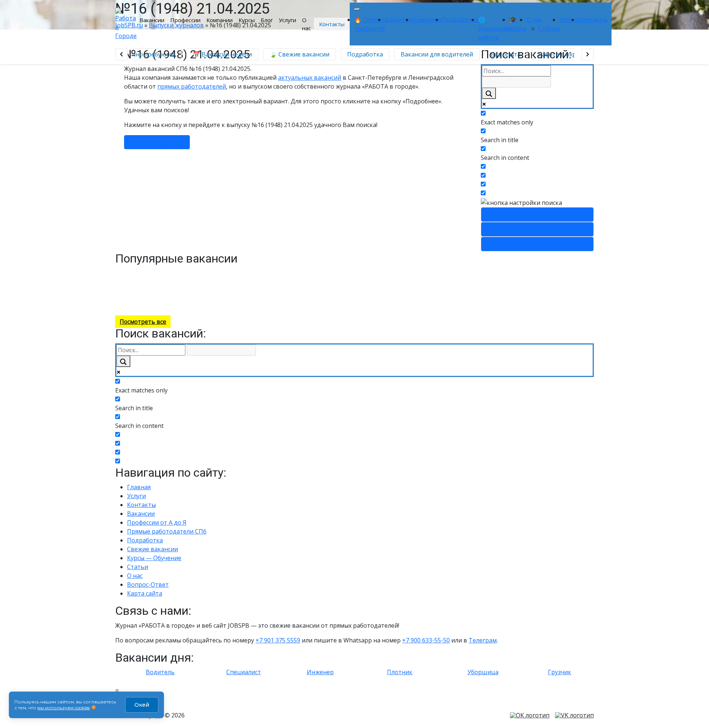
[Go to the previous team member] (121, 54)
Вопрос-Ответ (148, 584)
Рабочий (223, 280)
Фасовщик (197, 288)
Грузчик (242, 296)
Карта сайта (144, 593)
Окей (141, 705)
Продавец (116, 304)
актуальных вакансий (309, 77)
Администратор (249, 272)
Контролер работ (151, 272)
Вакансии (152, 20)
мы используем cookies (63, 707)
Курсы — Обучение (154, 558)
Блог (267, 20)
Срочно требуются (537, 214)
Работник (128, 280)
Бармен (280, 272)
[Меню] (357, 9)
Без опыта (502, 54)
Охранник (205, 304)
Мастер (178, 280)
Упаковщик (142, 288)
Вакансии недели (537, 229)
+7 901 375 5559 (278, 640)
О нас (306, 24)
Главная (139, 487)
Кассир (128, 296)
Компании (219, 20)
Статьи (548, 28)
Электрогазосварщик (201, 272)
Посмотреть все (143, 322)
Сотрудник (155, 280)
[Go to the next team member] (587, 54)
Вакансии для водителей (433, 54)
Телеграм (483, 640)
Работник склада (256, 288)
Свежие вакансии (537, 244)
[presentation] (116, 689)
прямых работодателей (191, 86)
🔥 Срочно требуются (139, 54)
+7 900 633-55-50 (426, 640)
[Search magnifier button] (489, 93)
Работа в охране (558, 54)
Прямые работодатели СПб (166, 531)
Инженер (200, 280)
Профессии (185, 20)
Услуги (287, 20)
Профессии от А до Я (156, 522)
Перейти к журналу (157, 142)
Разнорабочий (308, 272)
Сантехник (170, 288)
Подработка (460, 20)
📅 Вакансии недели (218, 54)
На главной (151, 296)
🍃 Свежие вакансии (295, 54)
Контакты (332, 24)
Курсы (247, 20)
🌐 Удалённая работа (493, 28)
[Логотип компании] (126, 23)
